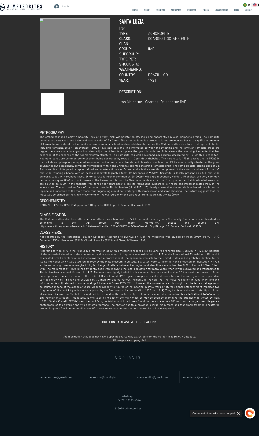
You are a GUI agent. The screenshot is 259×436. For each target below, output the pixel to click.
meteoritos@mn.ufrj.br (102, 377)
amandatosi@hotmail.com (199, 377)
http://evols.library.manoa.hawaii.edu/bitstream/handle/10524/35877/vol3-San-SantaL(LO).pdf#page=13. (105, 226)
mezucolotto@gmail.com (152, 377)
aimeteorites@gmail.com (56, 377)
